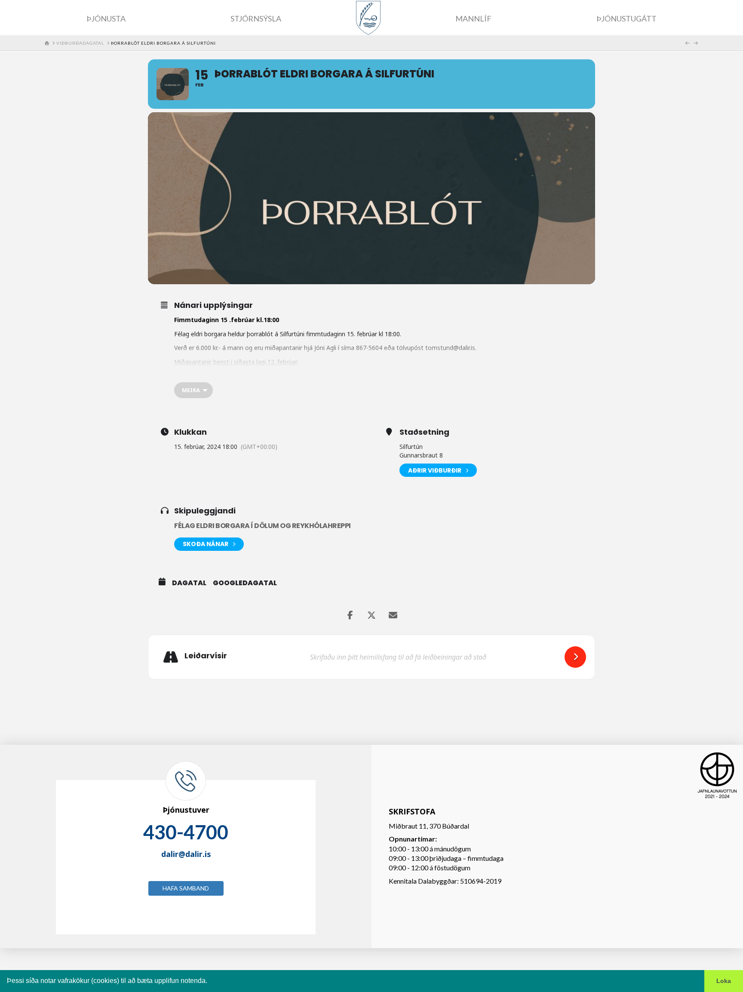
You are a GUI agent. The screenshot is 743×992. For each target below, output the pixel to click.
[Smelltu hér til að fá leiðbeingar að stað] (575, 657)
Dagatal (189, 583)
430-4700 (185, 832)
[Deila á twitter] (371, 615)
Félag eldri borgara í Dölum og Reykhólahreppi (262, 526)
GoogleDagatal (245, 583)
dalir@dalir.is (186, 854)
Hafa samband (186, 888)
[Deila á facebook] (350, 615)
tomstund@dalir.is (450, 348)
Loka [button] (723, 980)
